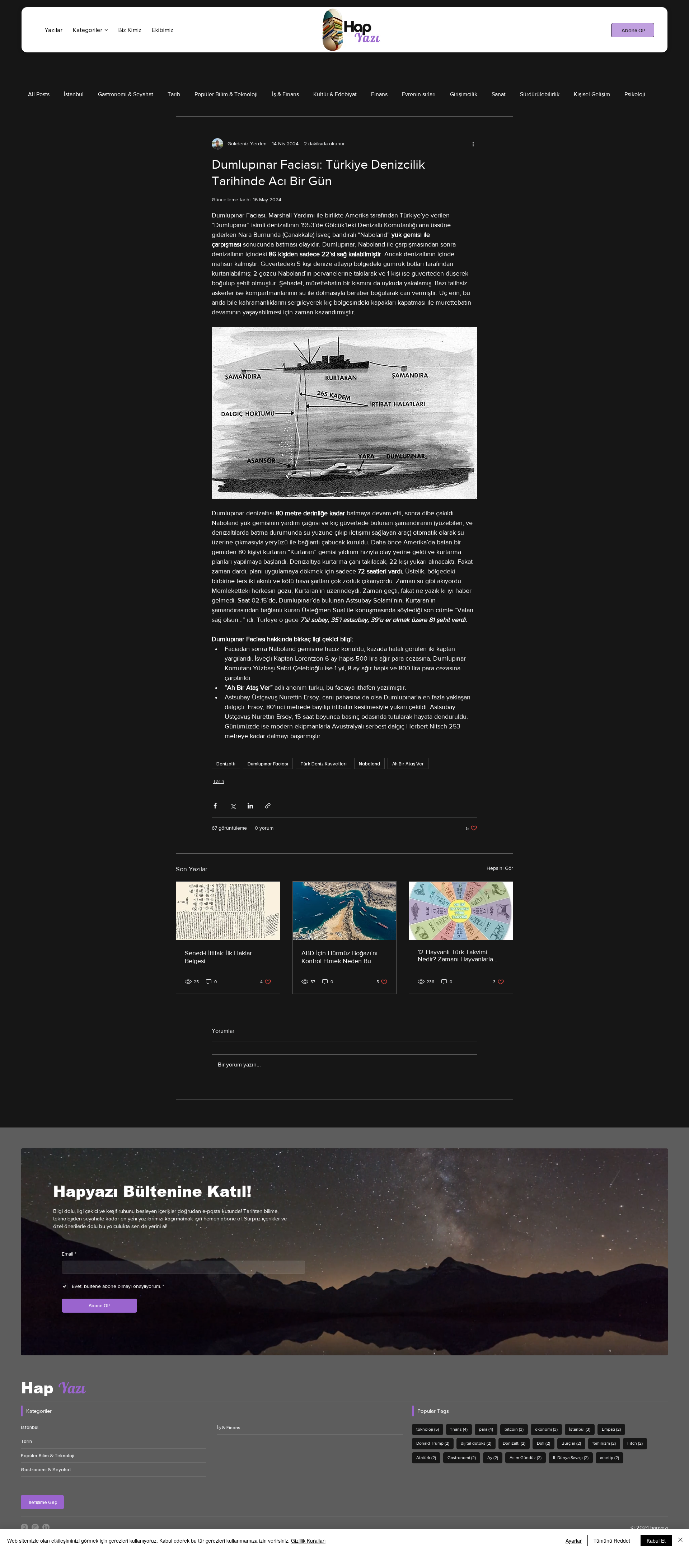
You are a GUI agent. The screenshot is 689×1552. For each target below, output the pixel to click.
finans (461, 1429)
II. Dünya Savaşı (573, 1457)
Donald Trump (435, 1443)
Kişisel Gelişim (592, 94)
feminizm (606, 1443)
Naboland (369, 763)
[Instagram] (35, 1527)
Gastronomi (463, 1457)
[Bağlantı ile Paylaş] (267, 805)
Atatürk (428, 1457)
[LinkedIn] (46, 1527)
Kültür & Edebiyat (335, 94)
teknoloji (429, 1429)
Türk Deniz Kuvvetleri (323, 763)
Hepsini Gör (500, 868)
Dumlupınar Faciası (268, 763)
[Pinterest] (24, 1527)
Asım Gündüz (528, 1457)
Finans (379, 94)
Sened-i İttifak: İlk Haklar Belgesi (218, 957)
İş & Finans (285, 94)
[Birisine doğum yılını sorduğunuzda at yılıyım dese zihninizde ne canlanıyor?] (461, 911)
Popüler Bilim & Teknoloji (226, 94)
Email (69, 1254)
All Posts (39, 94)
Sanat (499, 94)
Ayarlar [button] (574, 1540)
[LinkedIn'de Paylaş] (250, 805)
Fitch (637, 1443)
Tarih (174, 94)
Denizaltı (225, 763)
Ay (494, 1457)
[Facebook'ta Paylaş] (215, 805)
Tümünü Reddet (612, 1540)
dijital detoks (478, 1443)
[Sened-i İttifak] (228, 911)
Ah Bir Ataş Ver (408, 763)
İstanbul (74, 94)
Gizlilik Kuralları (308, 1540)
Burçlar (573, 1443)
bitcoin (516, 1429)
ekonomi (548, 1429)
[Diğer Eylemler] (473, 144)
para (488, 1429)
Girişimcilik (463, 94)
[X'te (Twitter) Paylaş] (232, 805)
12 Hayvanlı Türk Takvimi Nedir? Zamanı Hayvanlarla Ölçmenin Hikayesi (455, 955)
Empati (613, 1429)
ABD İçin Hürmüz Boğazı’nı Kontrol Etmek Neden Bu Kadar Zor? (339, 957)
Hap (53, 1388)
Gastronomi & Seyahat (125, 94)
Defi (545, 1443)
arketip (611, 1457)
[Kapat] (680, 1540)
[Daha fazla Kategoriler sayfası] (106, 30)
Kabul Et (656, 1540)
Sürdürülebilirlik (539, 94)
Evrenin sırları (419, 94)
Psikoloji (634, 94)
